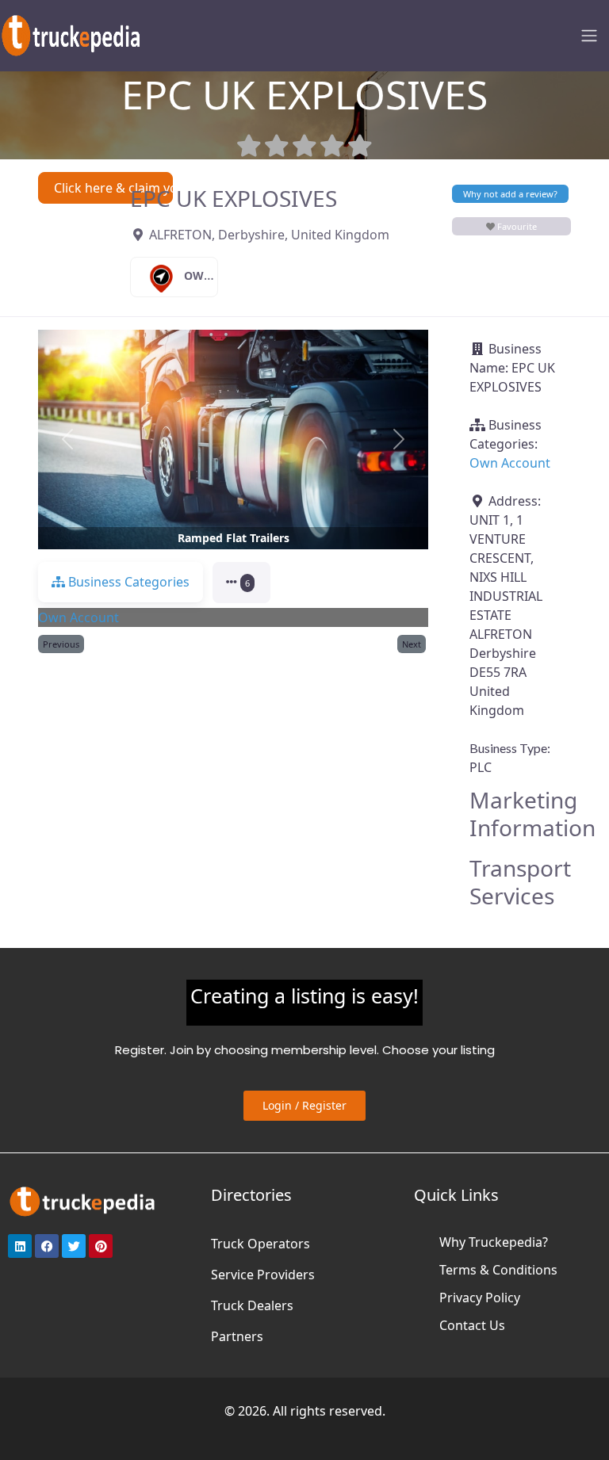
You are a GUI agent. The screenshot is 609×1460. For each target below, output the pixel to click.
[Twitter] (74, 1246)
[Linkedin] (20, 1246)
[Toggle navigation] (589, 35)
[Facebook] (47, 1246)
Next (411, 644)
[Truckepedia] (71, 33)
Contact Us (472, 1325)
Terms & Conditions (498, 1270)
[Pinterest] (101, 1246)
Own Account (227, 275)
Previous (61, 644)
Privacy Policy (479, 1297)
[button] (67, 439)
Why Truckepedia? (493, 1242)
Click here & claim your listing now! (113, 188)
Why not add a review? (510, 194)
